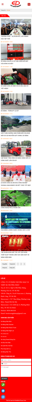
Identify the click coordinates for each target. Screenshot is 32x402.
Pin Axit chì (3, 336)
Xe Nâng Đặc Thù (6, 352)
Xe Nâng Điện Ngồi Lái (7, 330)
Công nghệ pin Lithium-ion (10, 207)
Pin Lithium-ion (4, 333)
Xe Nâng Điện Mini (6, 321)
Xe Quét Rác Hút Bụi (6, 345)
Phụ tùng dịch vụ (6, 349)
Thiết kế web (9, 400)
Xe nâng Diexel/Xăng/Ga (8, 339)
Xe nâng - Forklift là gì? (10, 111)
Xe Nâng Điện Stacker (7, 324)
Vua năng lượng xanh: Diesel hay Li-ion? (15, 230)
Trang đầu (4, 264)
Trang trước (12, 264)
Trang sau (4, 267)
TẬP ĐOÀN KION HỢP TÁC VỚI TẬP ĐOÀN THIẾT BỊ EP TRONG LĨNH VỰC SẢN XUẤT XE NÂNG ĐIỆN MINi (15, 254)
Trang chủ (3, 10)
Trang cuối (12, 267)
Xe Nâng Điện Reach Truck (8, 327)
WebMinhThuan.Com (20, 400)
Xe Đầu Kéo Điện (6, 342)
